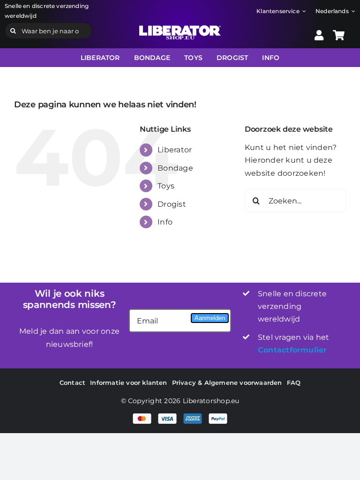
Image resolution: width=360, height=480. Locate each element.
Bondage (175, 168)
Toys (166, 185)
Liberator (175, 149)
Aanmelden (210, 318)
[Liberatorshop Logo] (180, 28)
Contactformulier (292, 349)
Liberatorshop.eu (211, 401)
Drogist (172, 204)
